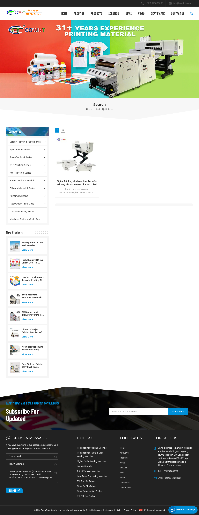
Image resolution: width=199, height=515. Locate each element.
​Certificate (158, 13)
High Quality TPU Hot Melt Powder (32, 244)
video (141, 13)
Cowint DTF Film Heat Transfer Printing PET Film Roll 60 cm (33, 279)
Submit (13, 490)
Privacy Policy (130, 510)
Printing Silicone (19, 196)
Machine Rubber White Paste (26, 219)
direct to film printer (86, 486)
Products (96, 13)
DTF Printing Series (20, 165)
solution (113, 13)
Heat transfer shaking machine (92, 448)
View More (27, 250)
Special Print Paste (20, 149)
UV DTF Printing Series (22, 211)
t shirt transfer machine (88, 471)
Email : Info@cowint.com (169, 478)
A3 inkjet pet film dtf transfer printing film (32, 348)
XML (118, 510)
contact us (177, 13)
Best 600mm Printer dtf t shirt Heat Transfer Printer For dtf (32, 365)
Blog (122, 472)
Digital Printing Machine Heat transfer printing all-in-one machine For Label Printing (77, 183)
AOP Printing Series (20, 172)
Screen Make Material (22, 180)
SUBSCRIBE (178, 411)
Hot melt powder (85, 466)
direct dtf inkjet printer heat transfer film (33, 331)
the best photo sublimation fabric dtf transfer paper (32, 296)
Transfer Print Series (21, 157)
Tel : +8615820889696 (168, 471)
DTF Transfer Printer (86, 481)
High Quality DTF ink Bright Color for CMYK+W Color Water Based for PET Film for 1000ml (33, 261)
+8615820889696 (154, 3)
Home (64, 13)
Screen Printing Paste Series (25, 141)
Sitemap (109, 510)
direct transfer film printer (89, 491)
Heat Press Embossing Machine (92, 476)
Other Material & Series (22, 188)
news (128, 13)
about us (79, 13)
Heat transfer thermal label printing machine (90, 455)
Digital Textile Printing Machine (91, 461)
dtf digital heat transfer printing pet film (32, 313)
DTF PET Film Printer (86, 496)
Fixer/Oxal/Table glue (22, 203)
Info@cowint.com (182, 3)
